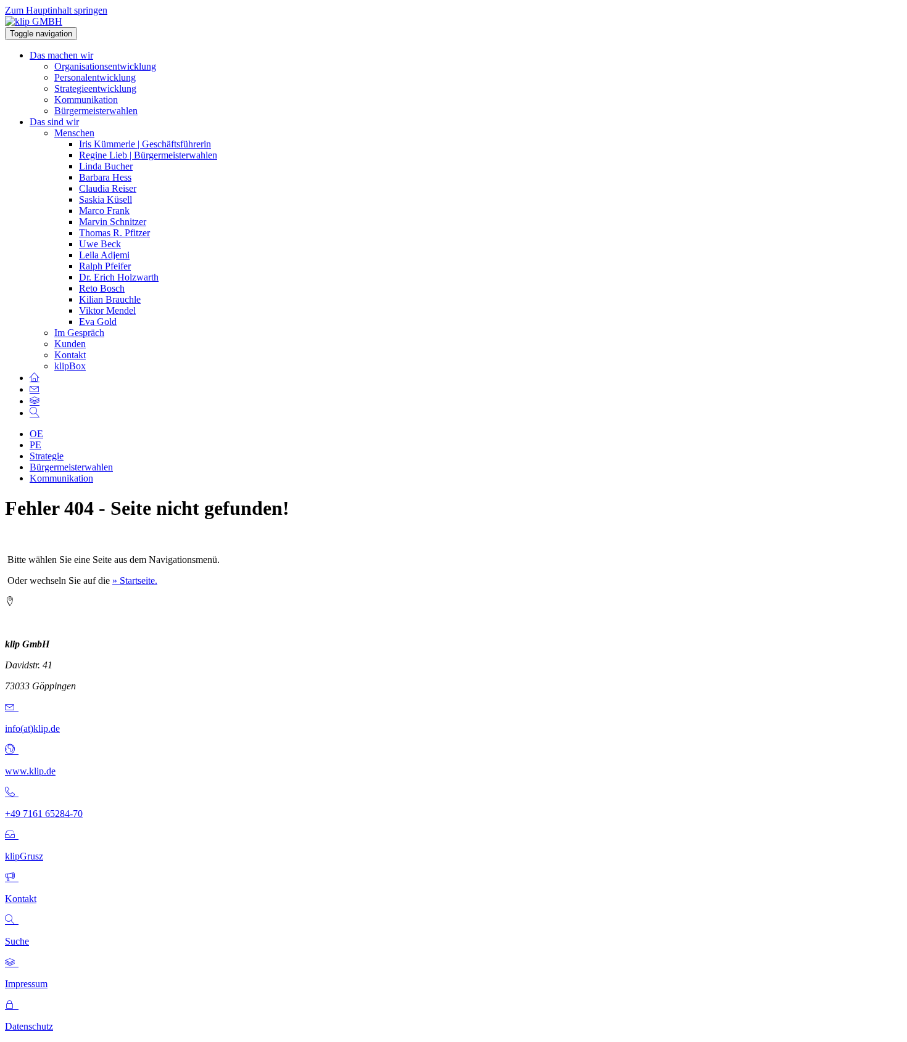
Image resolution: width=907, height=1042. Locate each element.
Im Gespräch (79, 332)
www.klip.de (30, 771)
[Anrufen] (12, 792)
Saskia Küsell (105, 199)
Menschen (74, 133)
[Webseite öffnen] (12, 750)
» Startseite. (134, 580)
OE (36, 434)
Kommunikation (86, 99)
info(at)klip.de (32, 728)
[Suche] (12, 920)
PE (35, 445)
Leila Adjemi (104, 255)
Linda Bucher (106, 166)
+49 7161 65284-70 (44, 813)
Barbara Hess (105, 177)
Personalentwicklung (95, 77)
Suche (17, 941)
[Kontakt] (12, 877)
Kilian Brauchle (110, 299)
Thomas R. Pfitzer (114, 233)
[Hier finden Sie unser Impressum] (34, 401)
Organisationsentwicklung (105, 66)
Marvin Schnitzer (112, 221)
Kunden (70, 343)
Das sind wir (54, 122)
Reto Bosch (102, 288)
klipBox (70, 366)
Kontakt (70, 355)
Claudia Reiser (107, 188)
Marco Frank (104, 210)
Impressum (26, 983)
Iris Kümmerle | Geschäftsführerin (145, 144)
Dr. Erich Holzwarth (119, 277)
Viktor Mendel (107, 310)
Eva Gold (98, 321)
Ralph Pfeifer (105, 266)
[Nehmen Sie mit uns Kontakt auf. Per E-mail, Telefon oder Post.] (34, 389)
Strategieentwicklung (95, 88)
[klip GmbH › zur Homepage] (33, 21)
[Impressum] (12, 963)
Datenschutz (29, 1026)
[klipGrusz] (12, 835)
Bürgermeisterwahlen (96, 110)
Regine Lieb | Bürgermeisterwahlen (148, 155)
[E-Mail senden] (12, 707)
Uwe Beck (100, 244)
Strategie (47, 456)
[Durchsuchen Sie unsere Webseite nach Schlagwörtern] (34, 413)
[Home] (34, 377)
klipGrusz (24, 856)
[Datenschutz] (12, 1005)
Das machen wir (61, 55)
